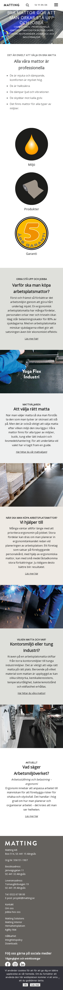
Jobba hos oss (12, 911)
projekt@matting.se (24, 898)
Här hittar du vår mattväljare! (31, 451)
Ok (25, 985)
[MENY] (56, 6)
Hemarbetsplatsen (15, 925)
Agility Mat (10, 929)
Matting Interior (13, 922)
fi (39, 4)
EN (42, 4)
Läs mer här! (31, 338)
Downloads (11, 943)
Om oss (9, 908)
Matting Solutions (14, 918)
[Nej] (58, 978)
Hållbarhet (10, 936)
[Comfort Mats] (11, 7)
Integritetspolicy (13, 939)
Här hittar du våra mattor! (31, 693)
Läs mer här (31, 573)
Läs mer (35, 985)
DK (46, 4)
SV (36, 4)
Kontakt (9, 904)
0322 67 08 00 (17, 894)
